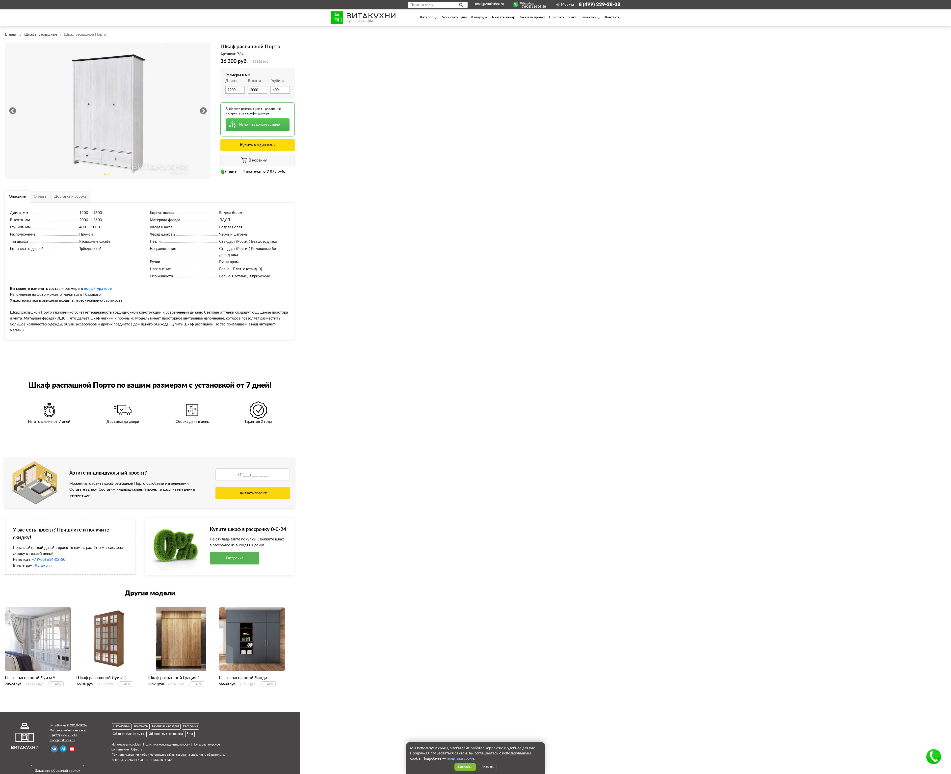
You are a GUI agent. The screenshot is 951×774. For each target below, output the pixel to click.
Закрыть (488, 767)
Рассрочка (234, 558)
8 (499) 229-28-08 (599, 4)
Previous (12, 110)
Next (203, 110)
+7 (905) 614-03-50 (48, 559)
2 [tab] (109, 174)
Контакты (141, 726)
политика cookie (460, 758)
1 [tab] (105, 174)
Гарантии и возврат (165, 726)
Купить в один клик (257, 145)
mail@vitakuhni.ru (489, 4)
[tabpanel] (108, 111)
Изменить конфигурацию (259, 124)
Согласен (465, 767)
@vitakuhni (43, 565)
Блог (189, 734)
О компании (121, 726)
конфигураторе (98, 288)
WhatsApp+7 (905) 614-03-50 (533, 4)
